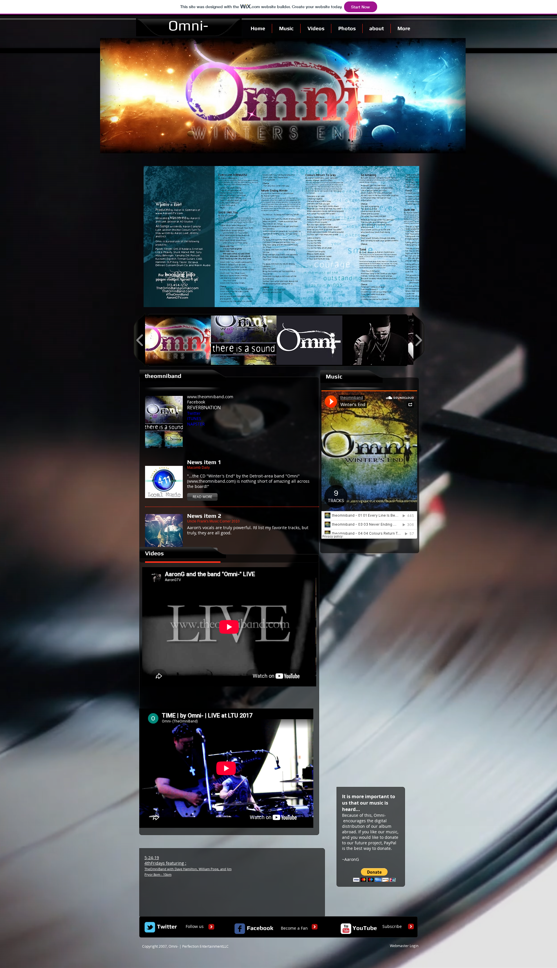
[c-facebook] (239, 928)
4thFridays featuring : (188, 868)
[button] (178, 340)
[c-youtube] (346, 928)
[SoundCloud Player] (369, 464)
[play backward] (140, 340)
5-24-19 (151, 857)
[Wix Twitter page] (149, 927)
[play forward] (418, 340)
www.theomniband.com (210, 396)
